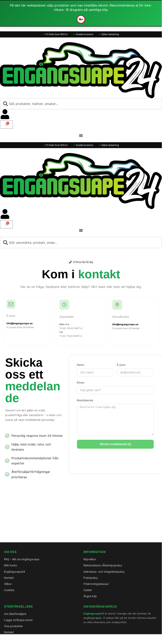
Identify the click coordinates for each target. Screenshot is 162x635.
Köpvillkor (89, 559)
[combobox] (81, 103)
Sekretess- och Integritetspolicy (104, 571)
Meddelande (85, 400)
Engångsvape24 (14, 571)
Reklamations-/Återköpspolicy (102, 565)
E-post (121, 364)
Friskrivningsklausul (96, 584)
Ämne (80, 382)
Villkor (8, 584)
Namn (80, 364)
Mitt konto (10, 565)
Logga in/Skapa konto (18, 620)
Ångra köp (90, 596)
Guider (87, 590)
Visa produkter (13, 626)
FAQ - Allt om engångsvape (21, 559)
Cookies (9, 590)
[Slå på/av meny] (81, 135)
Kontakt (9, 577)
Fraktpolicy (90, 577)
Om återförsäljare (15, 613)
